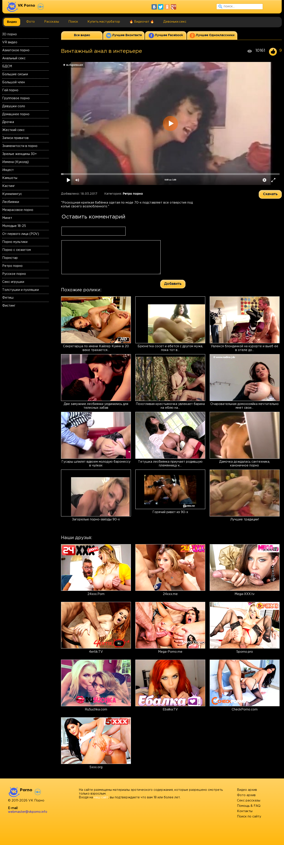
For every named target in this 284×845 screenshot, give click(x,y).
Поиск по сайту (249, 816)
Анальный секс (14, 58)
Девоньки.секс (174, 21)
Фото (30, 21)
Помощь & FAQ (248, 806)
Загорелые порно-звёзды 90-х (96, 519)
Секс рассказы (248, 800)
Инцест (8, 170)
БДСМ (7, 66)
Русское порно (14, 274)
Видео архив (247, 790)
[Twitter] (160, 7)
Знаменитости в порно (19, 146)
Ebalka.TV (170, 709)
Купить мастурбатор (103, 21)
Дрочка (8, 122)
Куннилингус (12, 194)
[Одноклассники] (167, 7)
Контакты (244, 811)
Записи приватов (15, 138)
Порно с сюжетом (16, 250)
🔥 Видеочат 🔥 (141, 21)
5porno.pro (244, 652)
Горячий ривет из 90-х (170, 512)
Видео (12, 22)
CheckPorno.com (245, 709)
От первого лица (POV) (20, 234)
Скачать (270, 194)
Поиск (73, 21)
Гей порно (10, 90)
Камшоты (9, 178)
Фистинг (8, 305)
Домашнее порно (16, 114)
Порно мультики (15, 242)
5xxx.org (96, 767)
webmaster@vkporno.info (27, 812)
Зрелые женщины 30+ (19, 154)
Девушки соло (13, 106)
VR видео (9, 42)
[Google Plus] (173, 7)
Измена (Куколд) (15, 162)
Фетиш (8, 297)
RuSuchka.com (96, 709)
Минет (7, 218)
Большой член (13, 82)
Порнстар (10, 258)
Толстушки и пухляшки (20, 290)
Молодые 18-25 (14, 226)
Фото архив (246, 795)
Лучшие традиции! (244, 519)
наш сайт (101, 797)
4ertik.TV (96, 652)
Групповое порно (16, 98)
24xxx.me (170, 594)
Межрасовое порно (17, 210)
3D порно (9, 34)
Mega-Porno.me (170, 652)
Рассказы (51, 21)
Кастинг (8, 186)
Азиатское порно (16, 50)
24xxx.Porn (96, 594)
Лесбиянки (10, 202)
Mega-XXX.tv (244, 594)
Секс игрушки (13, 282)
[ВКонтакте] (154, 7)
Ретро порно (12, 266)
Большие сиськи (15, 74)
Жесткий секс (13, 130)
